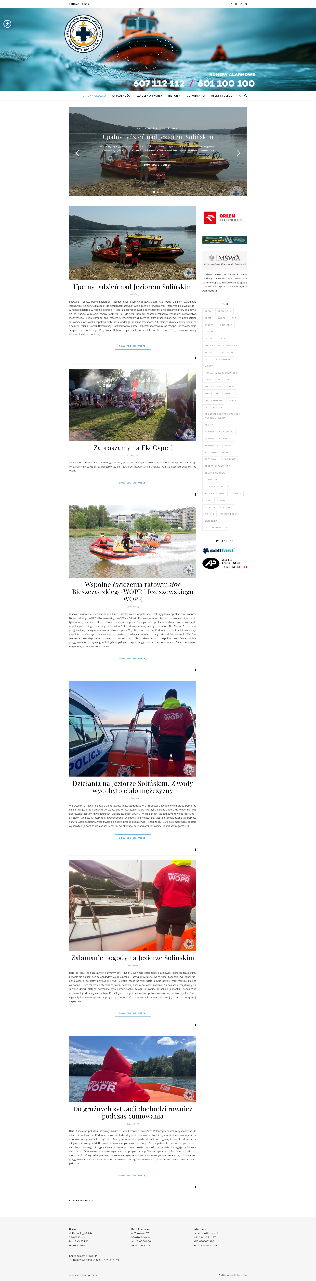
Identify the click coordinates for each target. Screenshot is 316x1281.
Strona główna (94, 95)
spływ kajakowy (215, 473)
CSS (234, 318)
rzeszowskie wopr (217, 452)
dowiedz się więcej (158, 164)
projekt (210, 425)
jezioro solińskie (216, 338)
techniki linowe (215, 493)
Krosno (209, 352)
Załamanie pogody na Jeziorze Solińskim (132, 957)
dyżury (209, 325)
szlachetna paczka (217, 486)
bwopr (222, 318)
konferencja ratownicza (221, 345)
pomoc (229, 393)
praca (232, 400)
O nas (85, 4)
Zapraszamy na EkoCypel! (132, 447)
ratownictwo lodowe (219, 431)
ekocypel (210, 331)
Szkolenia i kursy (149, 95)
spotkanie (228, 459)
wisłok (221, 500)
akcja (208, 311)
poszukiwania (214, 400)
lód (207, 359)
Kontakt (74, 4)
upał (208, 500)
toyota (236, 493)
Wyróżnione (169, 128)
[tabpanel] (158, 151)
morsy (209, 366)
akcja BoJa (224, 311)
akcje (208, 318)
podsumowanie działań (220, 386)
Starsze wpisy (82, 1200)
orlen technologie (217, 379)
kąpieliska (227, 352)
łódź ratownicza (216, 527)
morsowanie (223, 359)
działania (226, 325)
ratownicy (212, 445)
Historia (174, 95)
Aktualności (121, 95)
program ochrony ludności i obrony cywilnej (223, 416)
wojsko (209, 514)
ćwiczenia (211, 521)
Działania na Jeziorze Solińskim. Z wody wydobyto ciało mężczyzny (132, 787)
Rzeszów (210, 459)
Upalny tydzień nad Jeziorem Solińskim (158, 137)
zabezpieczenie (230, 514)
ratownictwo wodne (218, 438)
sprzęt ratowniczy (217, 466)
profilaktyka (213, 407)
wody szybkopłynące (218, 507)
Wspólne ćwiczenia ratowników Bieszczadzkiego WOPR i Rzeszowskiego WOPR (133, 591)
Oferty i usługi (222, 95)
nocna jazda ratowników (221, 373)
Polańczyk (212, 393)
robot (229, 445)
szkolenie (211, 479)
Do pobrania (195, 95)
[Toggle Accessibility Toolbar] (7, 24)
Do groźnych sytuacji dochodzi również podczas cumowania (133, 1112)
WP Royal (92, 1274)
